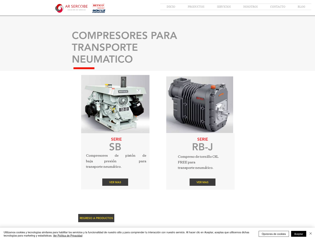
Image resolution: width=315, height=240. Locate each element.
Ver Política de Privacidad (67, 235)
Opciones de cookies (274, 234)
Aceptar (298, 234)
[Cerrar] (310, 234)
